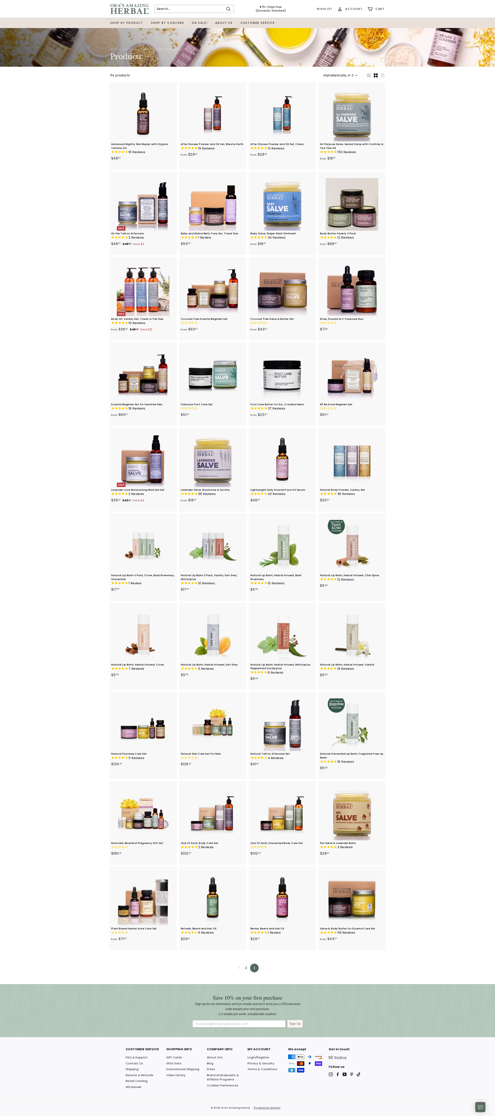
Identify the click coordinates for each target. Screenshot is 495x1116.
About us (224, 23)
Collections (128, 49)
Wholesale (134, 1087)
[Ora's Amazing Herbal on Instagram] (331, 1074)
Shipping (132, 1069)
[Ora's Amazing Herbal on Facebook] (338, 1074)
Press (211, 1069)
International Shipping (182, 1069)
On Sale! (199, 23)
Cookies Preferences (222, 1085)
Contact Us (134, 1063)
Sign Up (295, 1023)
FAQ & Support (137, 1057)
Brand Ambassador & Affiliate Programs (223, 1077)
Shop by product (126, 23)
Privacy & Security (261, 1063)
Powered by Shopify (267, 1108)
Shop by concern (167, 23)
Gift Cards (174, 1057)
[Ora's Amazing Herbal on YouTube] (345, 1074)
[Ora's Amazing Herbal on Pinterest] (352, 1074)
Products (144, 49)
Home (114, 49)
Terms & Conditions (262, 1069)
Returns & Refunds (140, 1075)
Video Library (175, 1075)
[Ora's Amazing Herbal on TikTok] (359, 1074)
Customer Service (258, 23)
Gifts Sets (173, 1063)
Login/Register (258, 1057)
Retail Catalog (137, 1081)
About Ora (215, 1057)
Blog (210, 1063)
